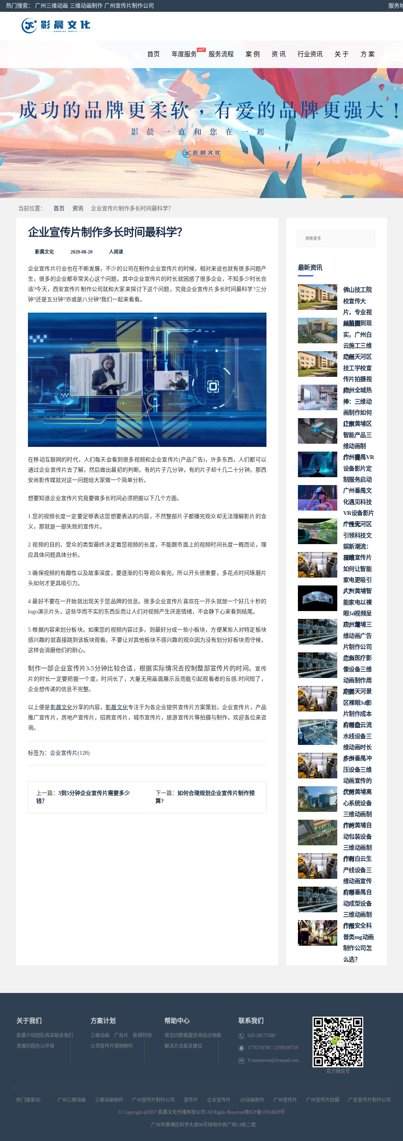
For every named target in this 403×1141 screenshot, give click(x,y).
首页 (153, 54)
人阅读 (116, 252)
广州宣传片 (285, 1100)
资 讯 (279, 54)
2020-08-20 (81, 252)
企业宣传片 (219, 1100)
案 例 (253, 54)
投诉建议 (192, 1046)
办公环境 (44, 1046)
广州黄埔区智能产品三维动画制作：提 (357, 432)
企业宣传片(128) (70, 753)
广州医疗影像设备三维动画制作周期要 (357, 666)
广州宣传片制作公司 (129, 6)
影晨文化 (44, 252)
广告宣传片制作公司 (369, 1100)
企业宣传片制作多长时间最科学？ (107, 232)
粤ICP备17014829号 (264, 1112)
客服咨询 (192, 1035)
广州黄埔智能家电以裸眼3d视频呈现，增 (357, 599)
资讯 (77, 208)
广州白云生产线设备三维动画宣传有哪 (357, 867)
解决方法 (174, 1046)
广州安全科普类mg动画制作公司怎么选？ (358, 934)
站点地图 (211, 1035)
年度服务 (184, 54)
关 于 (342, 54)
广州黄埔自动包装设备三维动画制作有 (357, 833)
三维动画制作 (86, 6)
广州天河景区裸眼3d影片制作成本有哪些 (357, 699)
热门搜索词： (30, 1100)
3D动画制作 (252, 1100)
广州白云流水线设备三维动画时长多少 (357, 733)
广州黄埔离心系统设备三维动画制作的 (357, 800)
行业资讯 (310, 54)
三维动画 (100, 1035)
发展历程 (26, 1046)
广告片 (121, 1035)
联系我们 (63, 1035)
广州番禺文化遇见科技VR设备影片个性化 (358, 499)
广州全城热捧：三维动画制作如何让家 (357, 398)
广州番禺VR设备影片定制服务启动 (358, 465)
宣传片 (191, 1100)
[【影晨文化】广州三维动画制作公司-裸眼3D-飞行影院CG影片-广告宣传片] (88, 26)
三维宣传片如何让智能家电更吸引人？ (357, 566)
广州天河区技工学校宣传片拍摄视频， (357, 365)
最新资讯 (310, 267)
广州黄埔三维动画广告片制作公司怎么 (357, 633)
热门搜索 (17, 6)
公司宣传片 (102, 1046)
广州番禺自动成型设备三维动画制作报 (357, 900)
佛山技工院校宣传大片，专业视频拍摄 (357, 298)
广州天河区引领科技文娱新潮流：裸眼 (357, 532)
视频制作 (123, 1046)
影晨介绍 (26, 1035)
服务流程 (221, 54)
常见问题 (174, 1035)
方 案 (367, 54)
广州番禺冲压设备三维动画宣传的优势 (357, 766)
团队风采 (44, 1035)
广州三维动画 (51, 6)
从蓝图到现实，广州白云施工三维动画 (357, 331)
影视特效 (142, 1035)
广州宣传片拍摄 (322, 1100)
